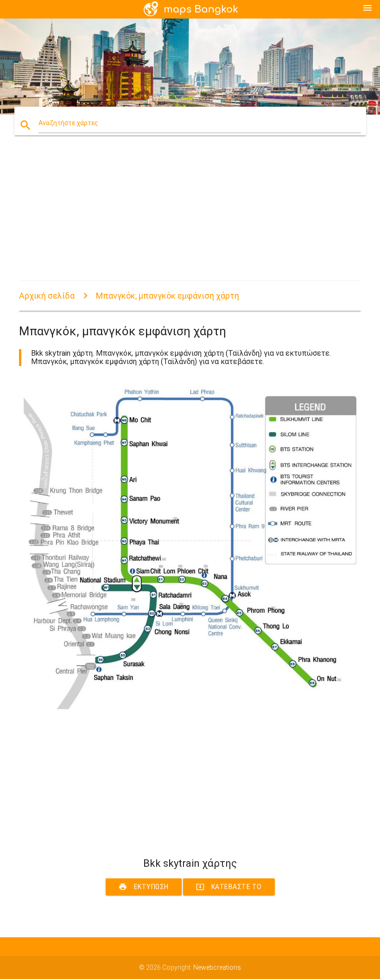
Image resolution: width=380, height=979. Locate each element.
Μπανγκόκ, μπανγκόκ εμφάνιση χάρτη (167, 296)
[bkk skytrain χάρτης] (190, 711)
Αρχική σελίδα (47, 296)
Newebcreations (217, 967)
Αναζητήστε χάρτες (68, 123)
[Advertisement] (190, 216)
